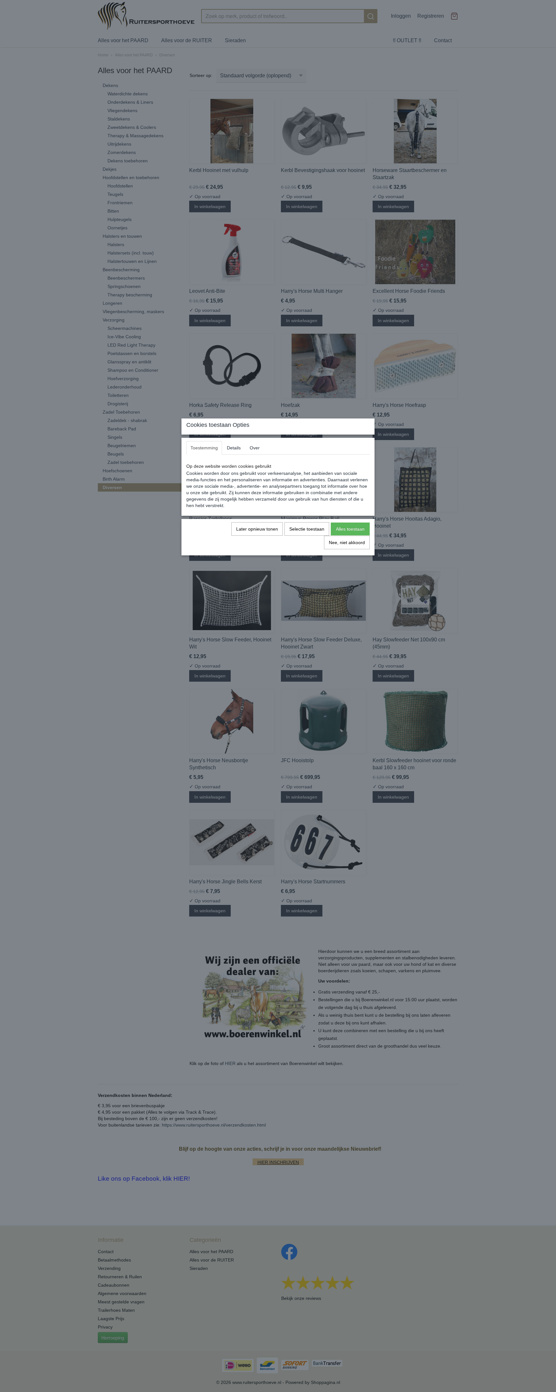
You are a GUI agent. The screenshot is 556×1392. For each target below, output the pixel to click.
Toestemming (204, 447)
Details (234, 447)
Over (255, 447)
